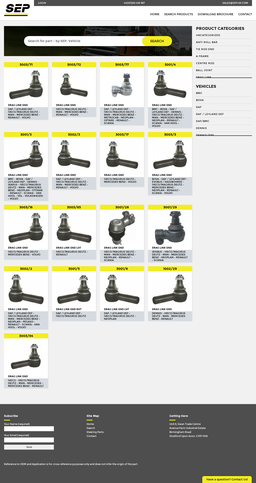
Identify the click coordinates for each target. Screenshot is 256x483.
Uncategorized (208, 35)
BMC (199, 93)
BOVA (200, 100)
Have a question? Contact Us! (227, 479)
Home (154, 14)
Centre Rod (205, 63)
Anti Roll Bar (207, 42)
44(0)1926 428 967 (134, 3)
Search (157, 41)
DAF (199, 107)
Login (42, 3)
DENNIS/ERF (205, 135)
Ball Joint (204, 70)
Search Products (178, 14)
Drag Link (203, 77)
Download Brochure (215, 14)
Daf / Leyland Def (210, 114)
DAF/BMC (202, 121)
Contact (245, 14)
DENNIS (201, 128)
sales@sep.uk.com (235, 3)
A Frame (202, 56)
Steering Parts (95, 432)
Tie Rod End (205, 49)
